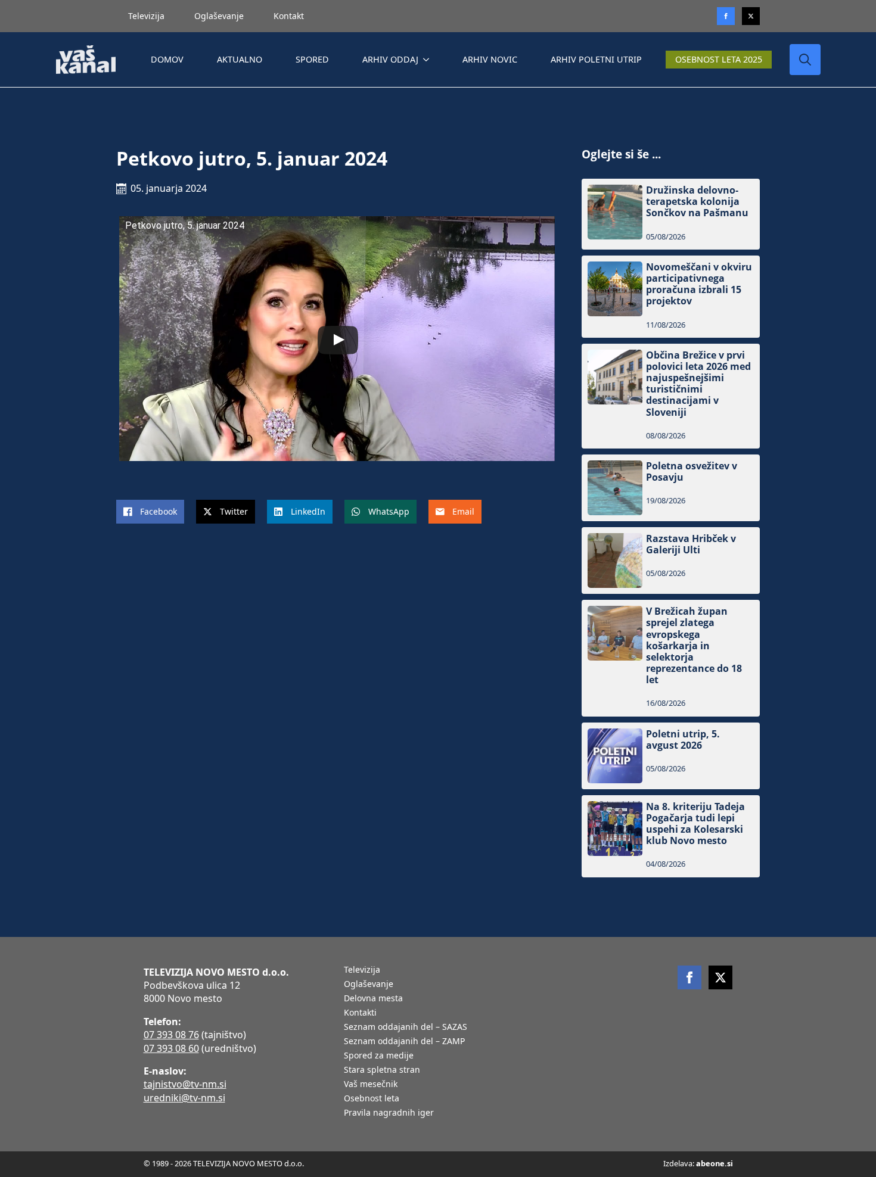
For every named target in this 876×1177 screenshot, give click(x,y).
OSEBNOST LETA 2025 (718, 59)
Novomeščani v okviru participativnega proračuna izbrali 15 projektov (699, 284)
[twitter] (751, 16)
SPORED (312, 59)
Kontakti (360, 1013)
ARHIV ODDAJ (390, 59)
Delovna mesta (373, 999)
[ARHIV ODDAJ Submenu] (428, 59)
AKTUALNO (239, 59)
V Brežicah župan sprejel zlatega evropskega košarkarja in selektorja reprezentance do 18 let (694, 646)
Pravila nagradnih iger (389, 1113)
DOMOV (167, 59)
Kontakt (289, 15)
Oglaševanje (219, 15)
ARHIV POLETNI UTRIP (596, 59)
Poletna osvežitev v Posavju (691, 471)
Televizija (146, 15)
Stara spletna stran (382, 1070)
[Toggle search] (805, 59)
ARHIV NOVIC (489, 59)
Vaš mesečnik (370, 1084)
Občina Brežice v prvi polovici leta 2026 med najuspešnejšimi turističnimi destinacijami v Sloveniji (698, 384)
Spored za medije (379, 1056)
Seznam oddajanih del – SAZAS (405, 1027)
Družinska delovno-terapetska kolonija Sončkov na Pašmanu (697, 202)
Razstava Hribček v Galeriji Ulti (691, 544)
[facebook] (689, 977)
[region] (155, 1083)
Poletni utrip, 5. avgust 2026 (683, 739)
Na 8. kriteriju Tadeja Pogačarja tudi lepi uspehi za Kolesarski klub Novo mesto (695, 824)
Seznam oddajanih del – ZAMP (404, 1042)
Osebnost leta (371, 1099)
